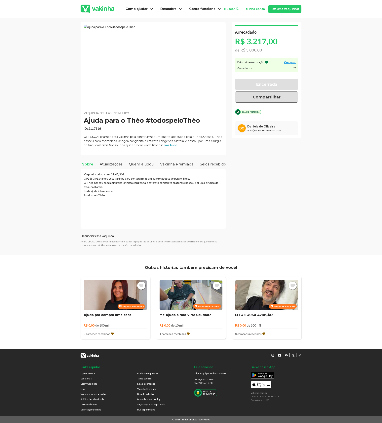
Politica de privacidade (92, 399)
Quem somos (88, 373)
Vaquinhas (86, 378)
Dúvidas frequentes (147, 373)
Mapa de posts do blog (148, 399)
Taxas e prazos (145, 378)
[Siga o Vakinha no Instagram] (272, 355)
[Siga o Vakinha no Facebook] (279, 355)
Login (83, 388)
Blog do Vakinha (145, 394)
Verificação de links (91, 409)
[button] (153, 65)
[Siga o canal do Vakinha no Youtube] (286, 355)
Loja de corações (146, 383)
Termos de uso (88, 404)
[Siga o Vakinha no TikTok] (299, 355)
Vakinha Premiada (146, 388)
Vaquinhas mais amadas (93, 394)
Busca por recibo (146, 409)
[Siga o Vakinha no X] (293, 355)
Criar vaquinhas (89, 383)
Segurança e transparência (151, 404)
